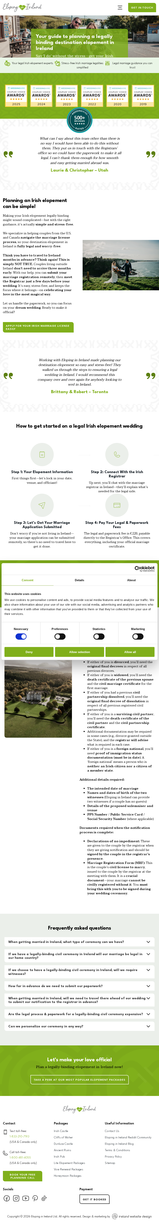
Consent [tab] (27, 580)
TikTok (44, 1199)
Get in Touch (142, 7)
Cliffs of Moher (63, 1137)
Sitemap (110, 1163)
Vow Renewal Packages (68, 1169)
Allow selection (79, 652)
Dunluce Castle (63, 1144)
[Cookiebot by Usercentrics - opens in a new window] (138, 569)
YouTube (25, 1200)
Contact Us (112, 1131)
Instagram (16, 1200)
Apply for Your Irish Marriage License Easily (37, 328)
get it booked (94, 1199)
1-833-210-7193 (19, 1136)
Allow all (130, 652)
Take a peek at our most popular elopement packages (79, 1080)
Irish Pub (59, 1156)
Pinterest (35, 1200)
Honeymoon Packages (67, 1176)
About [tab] (131, 580)
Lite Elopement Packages (69, 1163)
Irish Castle (61, 1131)
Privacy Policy (113, 1156)
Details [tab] (79, 580)
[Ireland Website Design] (131, 1217)
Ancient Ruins (62, 1150)
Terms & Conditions (117, 1150)
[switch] (60, 636)
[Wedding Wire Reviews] (80, 132)
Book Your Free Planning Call (22, 1176)
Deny (29, 652)
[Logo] (22, 7)
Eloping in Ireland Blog (119, 1144)
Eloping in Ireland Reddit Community (128, 1137)
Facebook (6, 1200)
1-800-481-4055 (20, 1157)
